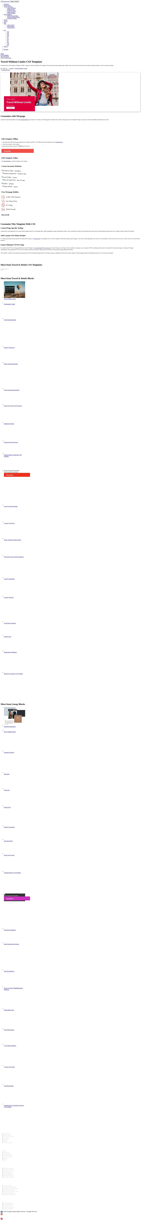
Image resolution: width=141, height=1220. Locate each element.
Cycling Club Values (9, 1067)
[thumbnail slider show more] (1, 270)
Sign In (6, 46)
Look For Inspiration (9, 579)
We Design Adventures (10, 623)
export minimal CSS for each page (43, 248)
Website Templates (11, 8)
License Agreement (9, 1136)
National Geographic (9, 827)
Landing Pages (8, 1206)
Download (6, 4)
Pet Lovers (6, 790)
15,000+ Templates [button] (8, 6)
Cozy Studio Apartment (10, 1045)
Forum (5, 1158)
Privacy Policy (7, 1135)
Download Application (10, 930)
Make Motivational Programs (11, 944)
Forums (5, 21)
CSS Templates (8, 1172)
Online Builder (7, 161)
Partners (6, 1139)
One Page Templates (9, 1177)
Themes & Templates (9, 1164)
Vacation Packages (9, 597)
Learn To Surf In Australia (10, 506)
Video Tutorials (10, 25)
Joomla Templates (11, 12)
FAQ (5, 1151)
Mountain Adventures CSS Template (13, 673)
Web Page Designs (9, 1204)
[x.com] (2, 1217)
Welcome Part (7, 636)
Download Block (8, 841)
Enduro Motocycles (9, 1010)
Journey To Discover (9, 347)
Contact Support (11, 27)
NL (8, 34)
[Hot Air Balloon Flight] (14, 297)
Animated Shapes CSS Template (12, 872)
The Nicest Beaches (9, 971)
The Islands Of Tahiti (9, 304)
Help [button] (5, 23)
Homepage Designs (9, 1207)
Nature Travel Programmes (11, 364)
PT (8, 42)
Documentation (10, 26)
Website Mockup (8, 1208)
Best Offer (6, 774)
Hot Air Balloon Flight (10, 299)
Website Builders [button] (8, 14)
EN (8, 32)
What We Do (7, 807)
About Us (6, 1138)
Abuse (5, 1141)
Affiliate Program (8, 1155)
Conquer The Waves (9, 523)
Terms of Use (7, 1133)
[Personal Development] (14, 725)
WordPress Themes (11, 10)
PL (8, 40)
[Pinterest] (2, 1219)
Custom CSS (37, 238)
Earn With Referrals (9, 1030)
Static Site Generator (9, 1193)
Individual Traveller (9, 423)
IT (7, 37)
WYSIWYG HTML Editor (11, 1191)
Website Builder (8, 1185)
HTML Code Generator (10, 1194)
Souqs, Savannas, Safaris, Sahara (12, 540)
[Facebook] (2, 1212)
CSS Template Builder (23, 119)
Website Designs (11, 9)
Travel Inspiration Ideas (10, 320)
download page (59, 142)
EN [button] (5, 30)
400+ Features (7, 5)
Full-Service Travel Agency (11, 442)
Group (25, 68)
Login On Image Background (11, 390)
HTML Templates (11, 13)
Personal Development (10, 726)
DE (8, 33)
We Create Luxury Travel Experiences (14, 557)
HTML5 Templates (9, 1175)
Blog (5, 22)
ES (8, 39)
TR (8, 43)
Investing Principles (9, 752)
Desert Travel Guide (9, 855)
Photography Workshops (10, 652)
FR (8, 36)
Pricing (5, 19)
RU (8, 45)
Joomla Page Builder (12, 18)
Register (6, 49)
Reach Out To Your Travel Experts (13, 406)
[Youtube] (2, 1214)
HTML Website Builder (12, 15)
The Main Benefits (9, 1086)
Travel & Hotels (19, 68)
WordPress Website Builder (13, 17)
